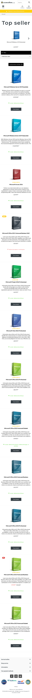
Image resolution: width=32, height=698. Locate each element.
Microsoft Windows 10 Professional (16, 42)
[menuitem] (3, 7)
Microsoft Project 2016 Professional (16, 282)
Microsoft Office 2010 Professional (16, 526)
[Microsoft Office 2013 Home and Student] (16, 613)
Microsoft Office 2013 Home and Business (16, 574)
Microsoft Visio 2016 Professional (16, 330)
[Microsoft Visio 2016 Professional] (16, 320)
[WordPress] (20, 676)
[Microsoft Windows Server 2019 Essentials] (16, 76)
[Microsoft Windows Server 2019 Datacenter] (16, 125)
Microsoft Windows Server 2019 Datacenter (16, 135)
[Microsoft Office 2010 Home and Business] (16, 466)
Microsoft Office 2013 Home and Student (16, 623)
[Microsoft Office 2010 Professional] (16, 515)
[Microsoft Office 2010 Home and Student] (16, 418)
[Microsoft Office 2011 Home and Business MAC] (16, 223)
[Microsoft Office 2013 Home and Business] (16, 564)
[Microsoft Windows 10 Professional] (16, 34)
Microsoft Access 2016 (16, 184)
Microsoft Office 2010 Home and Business (16, 477)
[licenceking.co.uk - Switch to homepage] (8, 2)
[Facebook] (11, 676)
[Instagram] (16, 676)
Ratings (16, 686)
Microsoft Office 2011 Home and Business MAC (16, 233)
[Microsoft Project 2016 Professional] (16, 271)
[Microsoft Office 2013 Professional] (16, 369)
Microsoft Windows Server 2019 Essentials (16, 87)
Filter (4, 52)
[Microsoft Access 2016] (16, 174)
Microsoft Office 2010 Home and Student (16, 428)
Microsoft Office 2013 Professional (16, 379)
